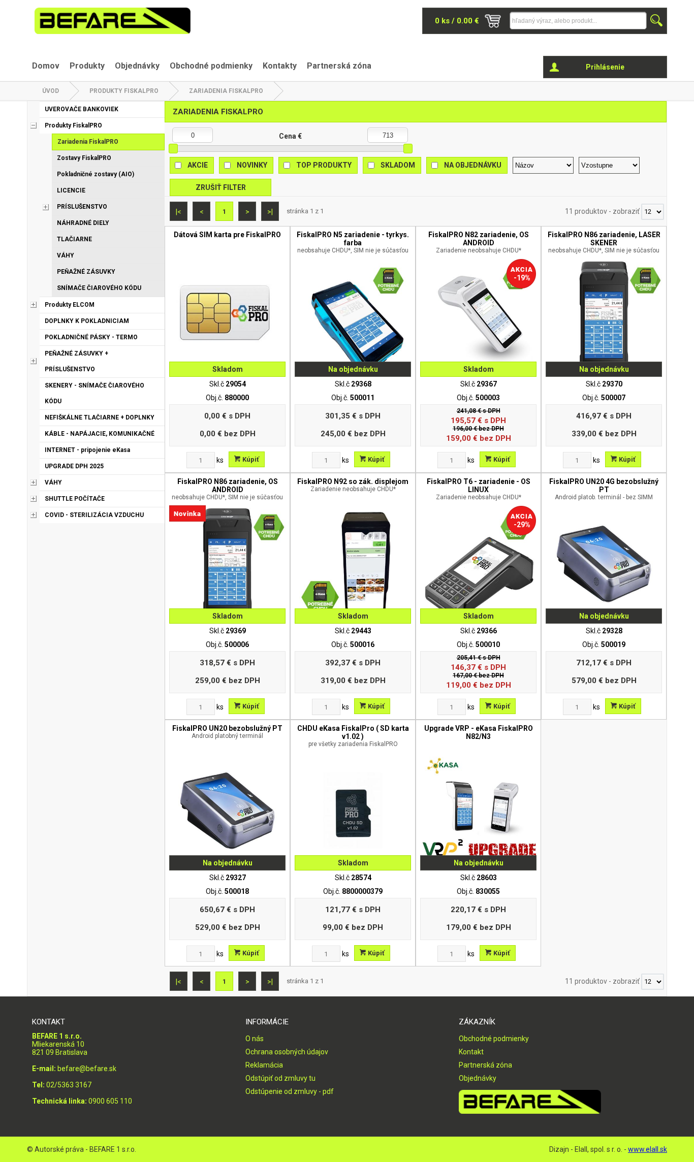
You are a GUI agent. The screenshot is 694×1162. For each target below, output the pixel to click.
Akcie (197, 165)
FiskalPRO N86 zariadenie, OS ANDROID (227, 489)
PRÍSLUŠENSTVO (82, 206)
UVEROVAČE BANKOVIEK (81, 109)
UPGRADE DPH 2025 (74, 466)
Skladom (398, 165)
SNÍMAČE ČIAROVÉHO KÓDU (99, 288)
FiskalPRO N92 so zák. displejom (352, 485)
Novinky (252, 165)
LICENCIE (71, 190)
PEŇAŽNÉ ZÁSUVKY (86, 271)
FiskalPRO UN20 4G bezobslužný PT (603, 489)
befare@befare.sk (86, 1068)
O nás (254, 1039)
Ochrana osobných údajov (286, 1052)
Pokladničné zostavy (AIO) (95, 174)
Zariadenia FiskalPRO (226, 90)
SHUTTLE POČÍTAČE (75, 498)
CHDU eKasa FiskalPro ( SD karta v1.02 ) (353, 736)
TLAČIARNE (74, 239)
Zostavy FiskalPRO (84, 158)
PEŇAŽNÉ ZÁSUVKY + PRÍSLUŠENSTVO (76, 361)
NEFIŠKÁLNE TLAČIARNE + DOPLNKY (99, 417)
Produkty (87, 66)
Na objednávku (472, 165)
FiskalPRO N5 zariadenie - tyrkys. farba (353, 242)
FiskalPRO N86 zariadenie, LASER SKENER (604, 242)
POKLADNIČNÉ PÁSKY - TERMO (91, 337)
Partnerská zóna (339, 66)
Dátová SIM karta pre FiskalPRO (227, 235)
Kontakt (471, 1052)
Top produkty (324, 165)
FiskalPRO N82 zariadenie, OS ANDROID (478, 242)
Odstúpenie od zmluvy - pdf (289, 1091)
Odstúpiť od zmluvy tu (280, 1078)
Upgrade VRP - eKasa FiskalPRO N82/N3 (478, 732)
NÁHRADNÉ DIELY (83, 223)
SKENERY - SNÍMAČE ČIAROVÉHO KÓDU (94, 393)
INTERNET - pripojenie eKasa (87, 450)
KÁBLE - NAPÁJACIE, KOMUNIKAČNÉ (99, 433)
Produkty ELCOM (69, 304)
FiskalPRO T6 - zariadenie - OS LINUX (478, 489)
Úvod (50, 90)
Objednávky (137, 66)
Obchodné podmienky (211, 66)
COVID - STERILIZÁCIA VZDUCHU (94, 515)
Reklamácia (264, 1065)
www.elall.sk (647, 1149)
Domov (45, 66)
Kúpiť (250, 459)
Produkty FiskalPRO (124, 90)
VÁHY (65, 255)
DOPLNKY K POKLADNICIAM (87, 321)
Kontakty (280, 66)
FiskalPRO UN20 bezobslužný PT (227, 731)
